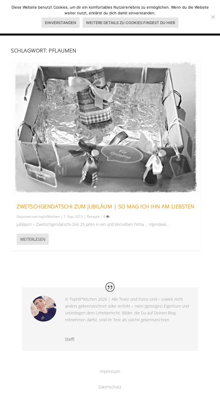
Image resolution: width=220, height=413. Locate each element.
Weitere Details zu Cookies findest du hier (130, 22)
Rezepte (93, 216)
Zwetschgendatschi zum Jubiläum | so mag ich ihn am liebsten (106, 206)
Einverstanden (60, 22)
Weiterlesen (32, 239)
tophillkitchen (49, 216)
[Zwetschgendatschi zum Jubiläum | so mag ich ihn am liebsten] (105, 128)
